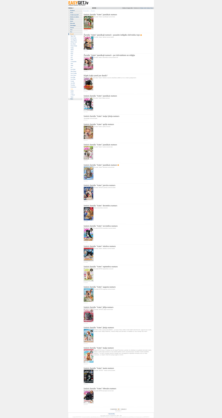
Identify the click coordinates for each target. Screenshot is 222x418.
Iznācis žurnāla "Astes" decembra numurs (100, 206)
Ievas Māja (73, 77)
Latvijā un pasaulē (74, 14)
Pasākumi (72, 10)
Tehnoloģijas (73, 25)
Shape (72, 65)
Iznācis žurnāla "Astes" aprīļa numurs (99, 124)
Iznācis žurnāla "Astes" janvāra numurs (99, 185)
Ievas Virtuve (73, 75)
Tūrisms (72, 27)
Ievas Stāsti (73, 69)
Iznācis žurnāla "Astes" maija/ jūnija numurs (101, 116)
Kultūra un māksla (74, 17)
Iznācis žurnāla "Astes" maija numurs (99, 348)
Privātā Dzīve (73, 87)
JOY (72, 57)
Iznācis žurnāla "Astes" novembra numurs (101, 226)
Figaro (72, 97)
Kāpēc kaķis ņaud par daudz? (95, 75)
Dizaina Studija (74, 45)
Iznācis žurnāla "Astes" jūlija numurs (98, 307)
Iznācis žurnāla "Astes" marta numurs (99, 368)
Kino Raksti (73, 44)
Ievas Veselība (74, 73)
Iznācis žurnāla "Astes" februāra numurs (100, 388)
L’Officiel (73, 95)
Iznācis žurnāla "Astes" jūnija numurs (99, 327)
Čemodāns (73, 85)
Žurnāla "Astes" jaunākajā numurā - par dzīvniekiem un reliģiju (109, 55)
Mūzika (72, 19)
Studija (72, 47)
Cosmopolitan (73, 61)
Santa (72, 63)
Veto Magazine (74, 40)
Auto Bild (73, 83)
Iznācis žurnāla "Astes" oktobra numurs (100, 246)
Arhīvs (71, 99)
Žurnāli (72, 34)
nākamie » (123, 409)
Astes (72, 89)
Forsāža (72, 81)
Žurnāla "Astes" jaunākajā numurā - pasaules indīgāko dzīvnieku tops (112, 35)
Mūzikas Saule (74, 42)
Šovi (71, 31)
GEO (72, 55)
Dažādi (72, 91)
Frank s (72, 93)
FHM (72, 59)
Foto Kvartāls (73, 38)
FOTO (71, 12)
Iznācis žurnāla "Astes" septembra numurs (101, 266)
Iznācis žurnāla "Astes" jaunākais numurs (100, 14)
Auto (71, 29)
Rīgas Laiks (73, 36)
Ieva (71, 67)
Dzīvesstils (72, 23)
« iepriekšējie (113, 409)
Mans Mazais (73, 71)
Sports (71, 21)
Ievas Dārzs (73, 79)
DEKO (72, 49)
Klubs (72, 53)
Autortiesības (111, 413)
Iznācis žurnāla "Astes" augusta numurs (100, 287)
